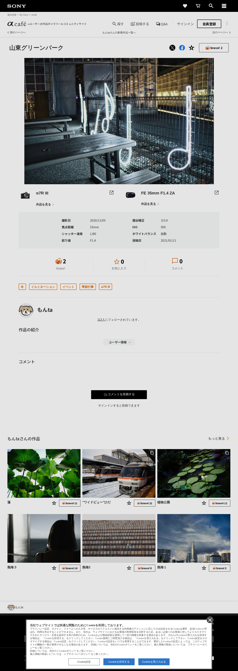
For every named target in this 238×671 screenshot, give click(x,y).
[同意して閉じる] (210, 620)
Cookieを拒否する (119, 661)
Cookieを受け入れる (154, 661)
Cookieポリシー (67, 651)
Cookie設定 (84, 661)
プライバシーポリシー (78, 654)
